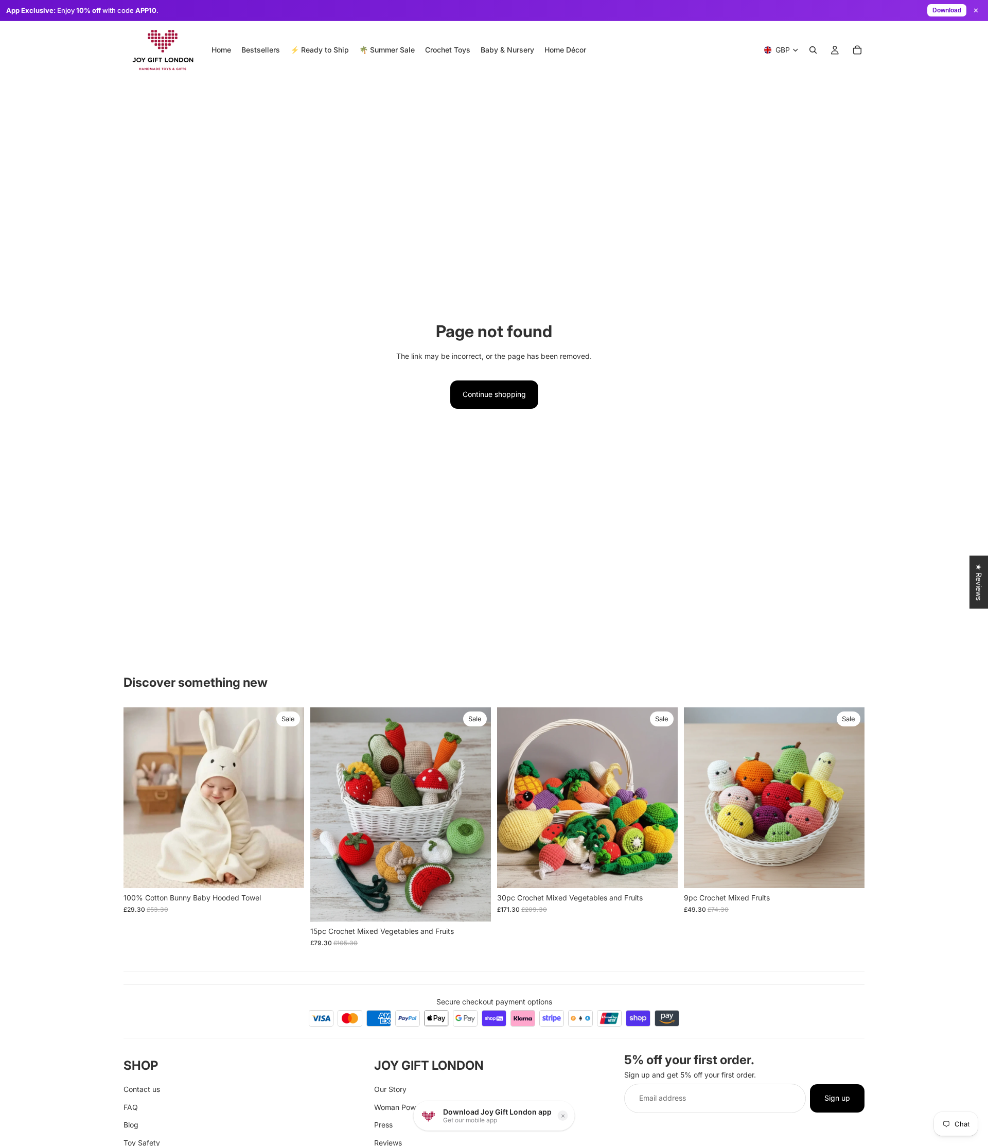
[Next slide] (288, 798)
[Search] (813, 50)
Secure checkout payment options (494, 1001)
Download (946, 10)
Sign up (837, 1098)
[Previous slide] (138, 798)
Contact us (141, 1089)
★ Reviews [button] (979, 582)
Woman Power (398, 1107)
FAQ (130, 1107)
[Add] (288, 872)
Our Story (390, 1089)
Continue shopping (494, 394)
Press (383, 1124)
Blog (130, 1124)
